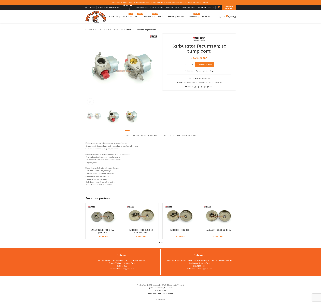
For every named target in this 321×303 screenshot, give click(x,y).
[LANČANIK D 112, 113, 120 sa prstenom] (102, 216)
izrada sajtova (160, 299)
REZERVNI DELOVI (115, 30)
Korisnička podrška (229, 7)
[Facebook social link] (124, 6)
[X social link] (195, 87)
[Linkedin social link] (201, 87)
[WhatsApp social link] (126, 9)
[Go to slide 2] (161, 242)
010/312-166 (160, 290)
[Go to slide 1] (159, 242)
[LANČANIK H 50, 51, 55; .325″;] (218, 216)
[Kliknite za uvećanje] (90, 101)
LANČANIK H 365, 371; (179, 230)
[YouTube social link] (131, 6)
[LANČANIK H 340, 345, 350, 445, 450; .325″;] (141, 216)
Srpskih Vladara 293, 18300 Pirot (160, 288)
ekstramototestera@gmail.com (108, 7)
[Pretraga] (220, 16)
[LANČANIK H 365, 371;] (179, 216)
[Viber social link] (211, 87)
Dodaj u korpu (205, 65)
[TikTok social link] (129, 9)
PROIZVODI (100, 30)
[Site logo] (95, 16)
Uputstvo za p (187, 7)
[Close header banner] (318, 2)
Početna (88, 30)
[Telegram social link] (208, 87)
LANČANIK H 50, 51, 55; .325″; (218, 230)
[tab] (127, 134)
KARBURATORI (191, 82)
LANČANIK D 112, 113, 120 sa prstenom (102, 231)
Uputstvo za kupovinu (173, 7)
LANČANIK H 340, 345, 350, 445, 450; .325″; (141, 231)
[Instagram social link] (127, 6)
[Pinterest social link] (198, 87)
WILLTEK (219, 82)
